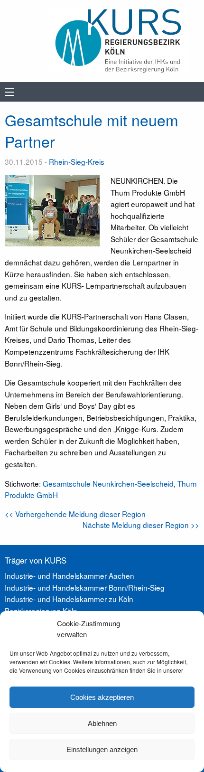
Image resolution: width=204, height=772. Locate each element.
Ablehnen (102, 723)
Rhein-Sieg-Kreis (76, 161)
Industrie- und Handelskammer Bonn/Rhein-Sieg (85, 587)
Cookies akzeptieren (102, 697)
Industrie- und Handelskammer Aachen (69, 575)
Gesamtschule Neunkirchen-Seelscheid (108, 483)
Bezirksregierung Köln (41, 610)
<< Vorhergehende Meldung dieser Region (75, 513)
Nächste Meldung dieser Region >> (141, 524)
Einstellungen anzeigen (102, 749)
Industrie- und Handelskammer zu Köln (69, 598)
